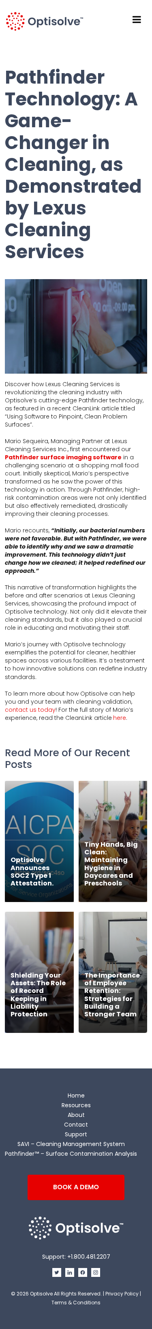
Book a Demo (76, 1187)
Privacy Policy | (123, 1293)
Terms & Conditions (76, 1302)
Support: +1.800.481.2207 (76, 1257)
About (76, 1115)
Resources (76, 1105)
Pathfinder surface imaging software (63, 457)
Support (76, 1134)
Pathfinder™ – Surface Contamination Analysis (71, 1154)
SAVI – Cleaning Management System (71, 1144)
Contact (76, 1125)
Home (76, 1095)
